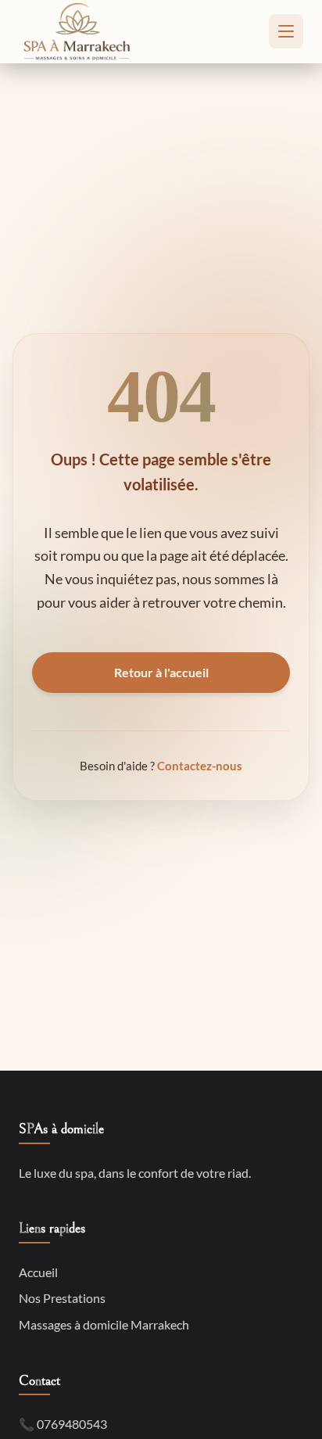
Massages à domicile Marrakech (104, 1324)
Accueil (38, 1272)
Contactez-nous (199, 766)
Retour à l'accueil (161, 672)
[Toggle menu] (286, 31)
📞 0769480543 (63, 1423)
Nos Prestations (62, 1297)
